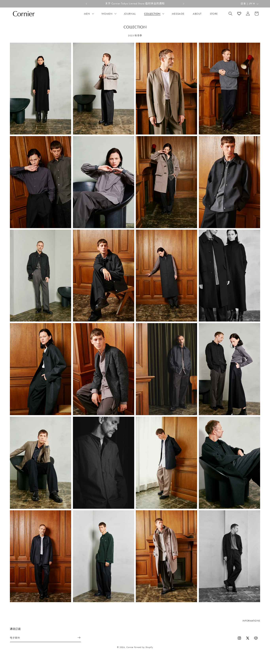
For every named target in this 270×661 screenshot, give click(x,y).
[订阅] (76, 637)
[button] (88, 13)
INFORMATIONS (251, 620)
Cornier (129, 647)
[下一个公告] (183, 4)
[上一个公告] (86, 4)
